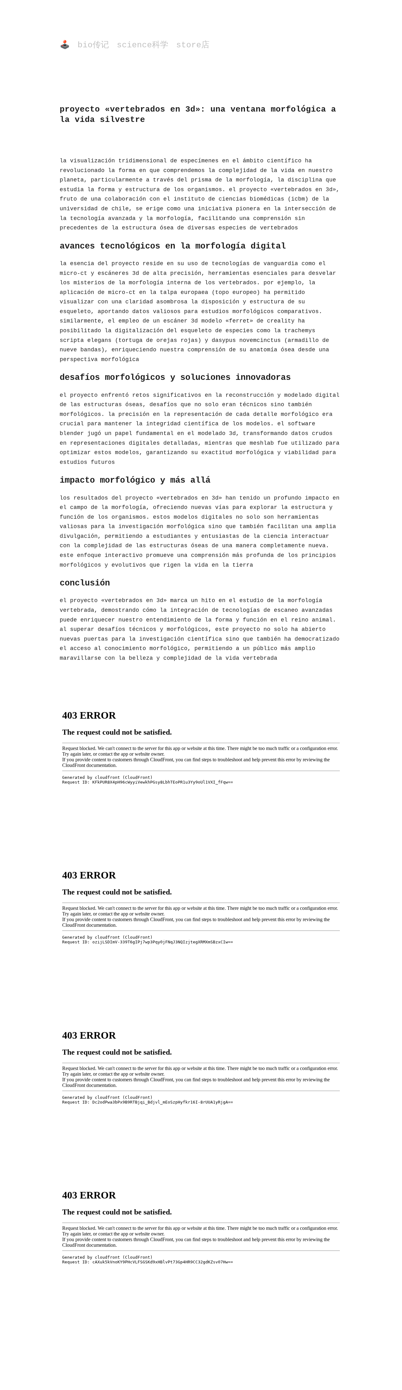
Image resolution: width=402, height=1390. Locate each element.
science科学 (142, 45)
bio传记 (93, 45)
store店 (192, 45)
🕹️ (65, 45)
